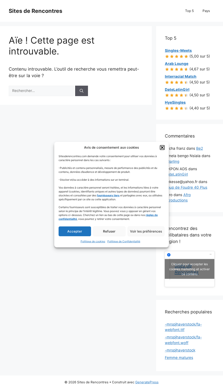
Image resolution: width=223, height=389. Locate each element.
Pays (206, 11)
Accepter (74, 231)
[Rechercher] (81, 91)
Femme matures (179, 357)
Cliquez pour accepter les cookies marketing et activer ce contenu (189, 269)
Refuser (109, 231)
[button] (162, 147)
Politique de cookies (93, 241)
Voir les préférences (146, 231)
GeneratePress (147, 382)
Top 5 (189, 11)
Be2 (199, 148)
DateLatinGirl (176, 174)
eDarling (172, 161)
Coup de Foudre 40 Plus (186, 187)
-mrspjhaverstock (180, 350)
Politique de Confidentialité (123, 241)
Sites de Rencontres (35, 11)
